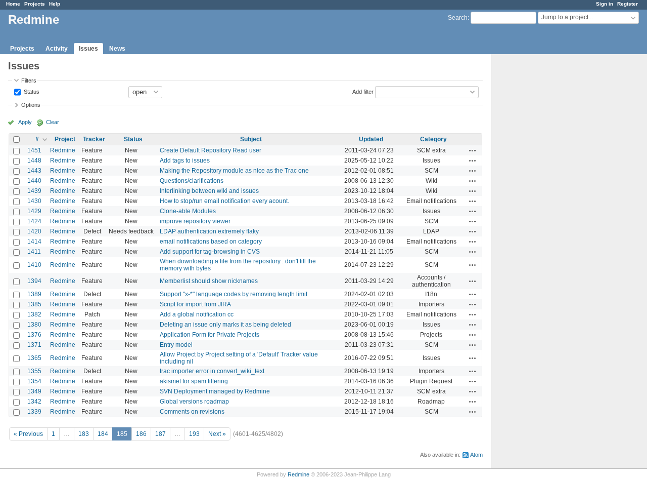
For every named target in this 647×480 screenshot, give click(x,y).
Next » (217, 433)
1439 (34, 190)
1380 (34, 324)
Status (30, 91)
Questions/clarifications (191, 180)
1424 (34, 221)
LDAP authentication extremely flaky (209, 231)
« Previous (28, 433)
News (117, 48)
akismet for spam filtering (194, 381)
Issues (88, 48)
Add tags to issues (185, 160)
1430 (34, 201)
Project (65, 139)
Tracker (94, 139)
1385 (34, 304)
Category (433, 139)
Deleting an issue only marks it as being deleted (225, 324)
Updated (371, 139)
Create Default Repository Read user (210, 150)
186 (141, 433)
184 (103, 433)
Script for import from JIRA (195, 304)
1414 (34, 241)
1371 (34, 344)
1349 (34, 391)
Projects (34, 4)
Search (458, 17)
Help (54, 4)
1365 (34, 358)
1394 (34, 281)
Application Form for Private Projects (209, 334)
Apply (25, 122)
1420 (34, 231)
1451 (34, 150)
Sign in (604, 4)
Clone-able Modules (188, 211)
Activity (56, 48)
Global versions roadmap (194, 401)
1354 (34, 381)
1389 (34, 294)
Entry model (176, 344)
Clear (52, 122)
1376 (34, 334)
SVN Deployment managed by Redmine (215, 391)
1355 (34, 371)
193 (194, 433)
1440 (34, 180)
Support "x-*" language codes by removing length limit (233, 294)
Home (13, 4)
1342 (34, 401)
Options (30, 105)
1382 (34, 314)
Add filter (363, 91)
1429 (34, 211)
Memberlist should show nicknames (209, 281)
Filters (28, 80)
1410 (34, 264)
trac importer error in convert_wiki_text (212, 371)
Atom (476, 455)
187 (160, 433)
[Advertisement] (541, 213)
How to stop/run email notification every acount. (224, 201)
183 (83, 433)
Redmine (62, 150)
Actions (473, 150)
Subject (251, 139)
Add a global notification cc (197, 314)
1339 (34, 411)
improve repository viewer (195, 221)
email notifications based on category (211, 241)
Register (627, 4)
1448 (34, 160)
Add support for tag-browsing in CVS (210, 251)
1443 (34, 170)
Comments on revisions (192, 411)
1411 (34, 251)
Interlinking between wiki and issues (209, 190)
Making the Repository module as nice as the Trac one (234, 170)
